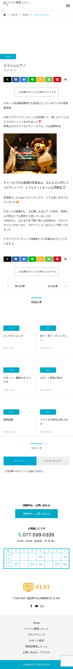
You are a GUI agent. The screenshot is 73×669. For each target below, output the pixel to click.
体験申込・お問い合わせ (36, 513)
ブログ (8, 56)
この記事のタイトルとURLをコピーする (36, 92)
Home (36, 622)
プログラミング (36, 634)
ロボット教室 (36, 640)
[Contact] (42, 606)
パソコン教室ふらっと (36, 628)
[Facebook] (31, 606)
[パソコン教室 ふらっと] (17, 5)
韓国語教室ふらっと (36, 646)
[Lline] (32, 79)
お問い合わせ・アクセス (36, 652)
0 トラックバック (53, 461)
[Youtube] (36, 606)
